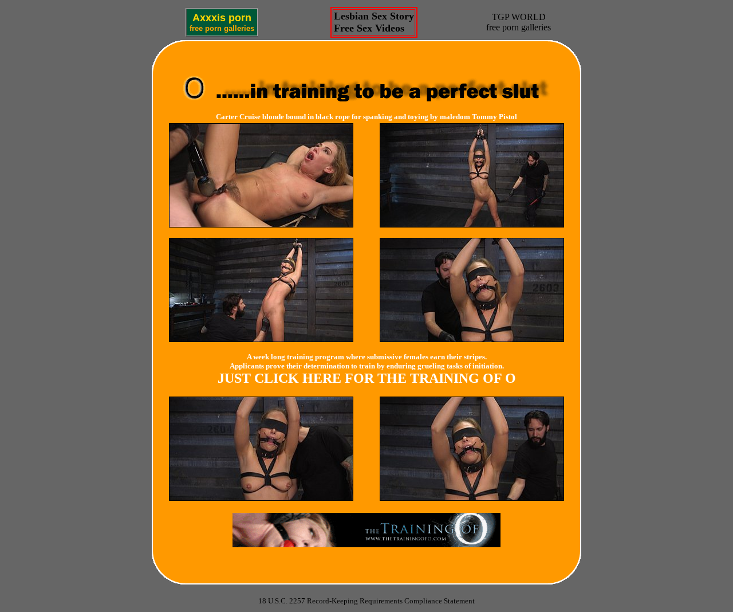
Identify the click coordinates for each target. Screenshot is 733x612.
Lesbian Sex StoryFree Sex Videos (374, 22)
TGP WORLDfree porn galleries (518, 22)
